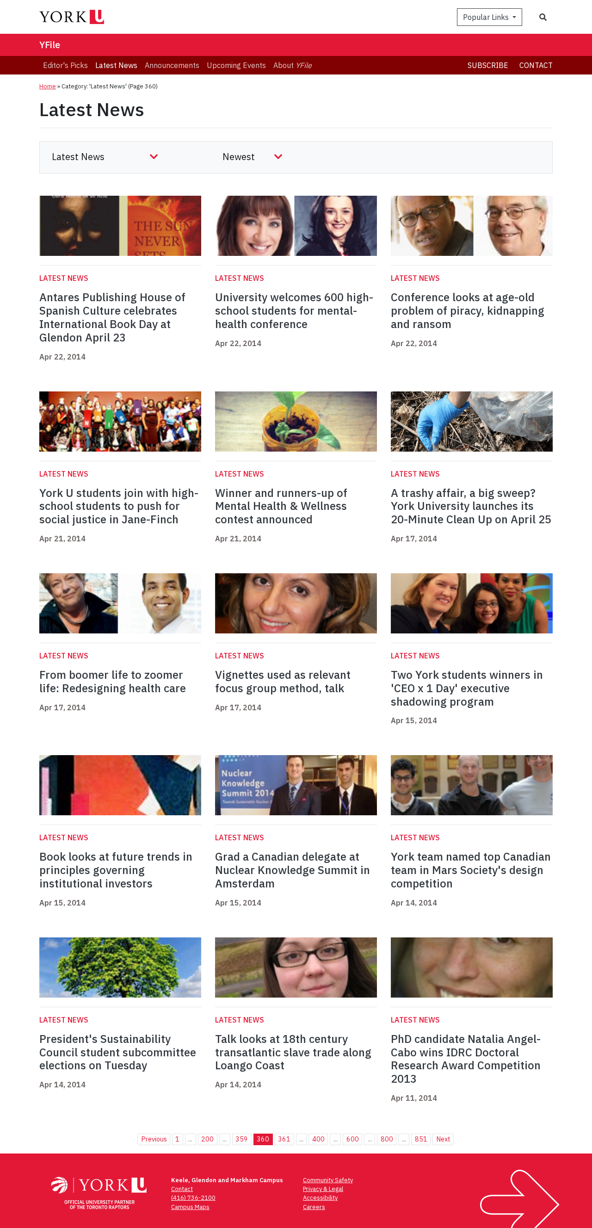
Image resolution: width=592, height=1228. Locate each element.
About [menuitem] (292, 65)
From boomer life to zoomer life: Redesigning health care (112, 681)
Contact (536, 65)
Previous (154, 1139)
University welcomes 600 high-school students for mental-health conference (294, 310)
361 (284, 1139)
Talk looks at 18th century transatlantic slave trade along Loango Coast (293, 1052)
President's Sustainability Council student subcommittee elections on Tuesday (117, 1052)
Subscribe (488, 65)
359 (241, 1139)
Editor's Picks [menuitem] (65, 65)
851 (421, 1139)
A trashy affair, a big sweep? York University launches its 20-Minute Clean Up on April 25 (471, 506)
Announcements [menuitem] (172, 65)
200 (207, 1139)
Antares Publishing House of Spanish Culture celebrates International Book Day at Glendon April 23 (112, 317)
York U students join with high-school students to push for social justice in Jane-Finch (118, 506)
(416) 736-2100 (193, 1198)
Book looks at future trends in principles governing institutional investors (115, 870)
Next (443, 1139)
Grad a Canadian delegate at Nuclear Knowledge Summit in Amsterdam (292, 870)
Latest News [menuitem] (116, 65)
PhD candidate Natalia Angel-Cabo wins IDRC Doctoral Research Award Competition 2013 (466, 1058)
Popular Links (487, 17)
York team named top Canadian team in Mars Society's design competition (471, 870)
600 (352, 1139)
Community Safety (328, 1180)
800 (387, 1139)
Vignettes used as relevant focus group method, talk (283, 681)
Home (47, 86)
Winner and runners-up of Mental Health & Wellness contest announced (281, 506)
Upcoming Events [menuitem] (236, 65)
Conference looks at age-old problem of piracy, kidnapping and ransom (467, 310)
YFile (49, 44)
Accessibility (320, 1198)
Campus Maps (190, 1207)
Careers (314, 1207)
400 (318, 1139)
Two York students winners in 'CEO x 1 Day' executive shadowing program (467, 688)
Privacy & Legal (323, 1189)
